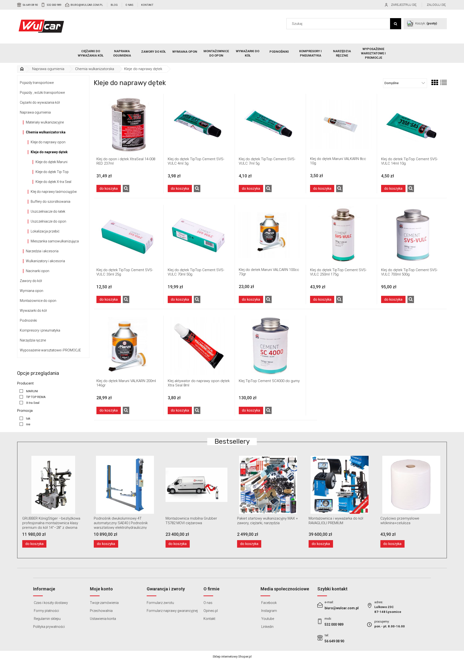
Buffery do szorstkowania (50, 201)
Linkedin (267, 627)
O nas (129, 5)
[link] (27, 391)
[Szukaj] (395, 23)
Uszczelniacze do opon (48, 221)
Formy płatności (46, 611)
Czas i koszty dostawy (50, 603)
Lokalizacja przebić (45, 231)
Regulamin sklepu (47, 619)
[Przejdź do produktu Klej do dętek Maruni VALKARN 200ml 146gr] (127, 346)
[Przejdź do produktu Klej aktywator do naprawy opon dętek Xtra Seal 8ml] (199, 346)
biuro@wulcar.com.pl (87, 5)
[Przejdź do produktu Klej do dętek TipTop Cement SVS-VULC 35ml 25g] (127, 235)
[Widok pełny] (443, 82)
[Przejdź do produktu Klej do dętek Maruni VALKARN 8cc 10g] (341, 124)
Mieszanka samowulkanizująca (55, 241)
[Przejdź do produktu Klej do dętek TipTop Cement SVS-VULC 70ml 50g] (199, 235)
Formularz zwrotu (160, 603)
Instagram (269, 611)
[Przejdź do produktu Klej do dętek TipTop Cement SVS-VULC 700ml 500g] (412, 235)
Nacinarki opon (37, 271)
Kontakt (147, 5)
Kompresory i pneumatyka (40, 330)
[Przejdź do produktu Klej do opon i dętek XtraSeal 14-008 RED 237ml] (127, 124)
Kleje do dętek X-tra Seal (53, 182)
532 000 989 (54, 5)
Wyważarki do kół (33, 310)
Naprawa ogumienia (35, 112)
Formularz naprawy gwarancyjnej (172, 611)
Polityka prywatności (49, 627)
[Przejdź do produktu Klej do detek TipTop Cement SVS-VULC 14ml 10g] (412, 124)
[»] (22, 69)
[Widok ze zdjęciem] (434, 82)
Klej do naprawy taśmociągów (54, 192)
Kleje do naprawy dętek (49, 152)
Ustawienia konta (103, 619)
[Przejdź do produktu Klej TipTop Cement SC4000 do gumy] (270, 346)
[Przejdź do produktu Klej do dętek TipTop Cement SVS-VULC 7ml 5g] (270, 124)
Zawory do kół (31, 281)
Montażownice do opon (38, 301)
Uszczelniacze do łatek (48, 211)
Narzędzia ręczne (33, 340)
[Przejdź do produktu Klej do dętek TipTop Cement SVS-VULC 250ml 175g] (341, 235)
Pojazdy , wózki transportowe (42, 92)
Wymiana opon (31, 291)
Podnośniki (28, 320)
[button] (126, 188)
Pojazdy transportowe (37, 83)
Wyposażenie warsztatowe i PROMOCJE (50, 350)
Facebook (269, 603)
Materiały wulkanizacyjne (45, 122)
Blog (114, 5)
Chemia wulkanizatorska (45, 132)
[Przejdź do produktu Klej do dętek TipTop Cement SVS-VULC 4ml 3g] (199, 124)
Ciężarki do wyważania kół (40, 102)
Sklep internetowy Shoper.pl (232, 656)
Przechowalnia (101, 611)
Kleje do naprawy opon (48, 142)
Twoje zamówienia (104, 603)
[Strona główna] (41, 26)
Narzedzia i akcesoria (42, 251)
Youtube (267, 619)
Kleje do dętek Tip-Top (52, 172)
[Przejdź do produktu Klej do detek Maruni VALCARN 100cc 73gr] (270, 235)
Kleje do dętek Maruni (51, 162)
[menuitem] (90, 53)
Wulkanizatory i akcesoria (45, 261)
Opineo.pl (210, 611)
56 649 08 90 (30, 5)
